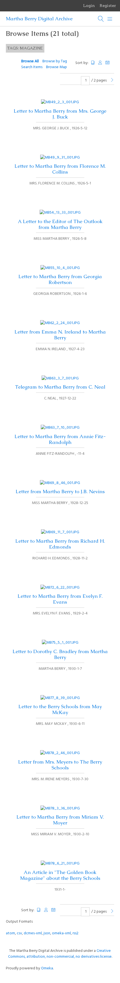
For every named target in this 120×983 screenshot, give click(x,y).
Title (93, 63)
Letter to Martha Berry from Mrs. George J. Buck (60, 114)
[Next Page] (112, 80)
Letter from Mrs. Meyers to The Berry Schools (60, 765)
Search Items (31, 67)
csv (19, 933)
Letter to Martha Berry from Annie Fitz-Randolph (60, 439)
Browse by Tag (54, 61)
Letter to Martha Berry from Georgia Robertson (60, 279)
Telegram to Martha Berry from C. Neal (60, 387)
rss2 (75, 933)
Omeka (47, 968)
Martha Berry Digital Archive (39, 19)
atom (10, 933)
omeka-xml (61, 933)
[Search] (101, 18)
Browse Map (56, 67)
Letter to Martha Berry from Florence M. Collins (60, 169)
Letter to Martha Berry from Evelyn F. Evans (60, 599)
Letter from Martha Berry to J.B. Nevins (60, 491)
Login (89, 5)
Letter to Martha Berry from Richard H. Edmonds (60, 544)
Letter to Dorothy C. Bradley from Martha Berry (60, 654)
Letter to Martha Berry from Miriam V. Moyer (60, 820)
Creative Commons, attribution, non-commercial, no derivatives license (60, 954)
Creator (100, 63)
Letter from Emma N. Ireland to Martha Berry (60, 335)
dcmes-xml (33, 933)
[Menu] (109, 18)
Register (108, 5)
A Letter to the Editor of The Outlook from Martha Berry (60, 224)
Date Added (109, 63)
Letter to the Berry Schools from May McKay (60, 709)
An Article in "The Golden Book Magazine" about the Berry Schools (60, 875)
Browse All (30, 61)
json (47, 933)
